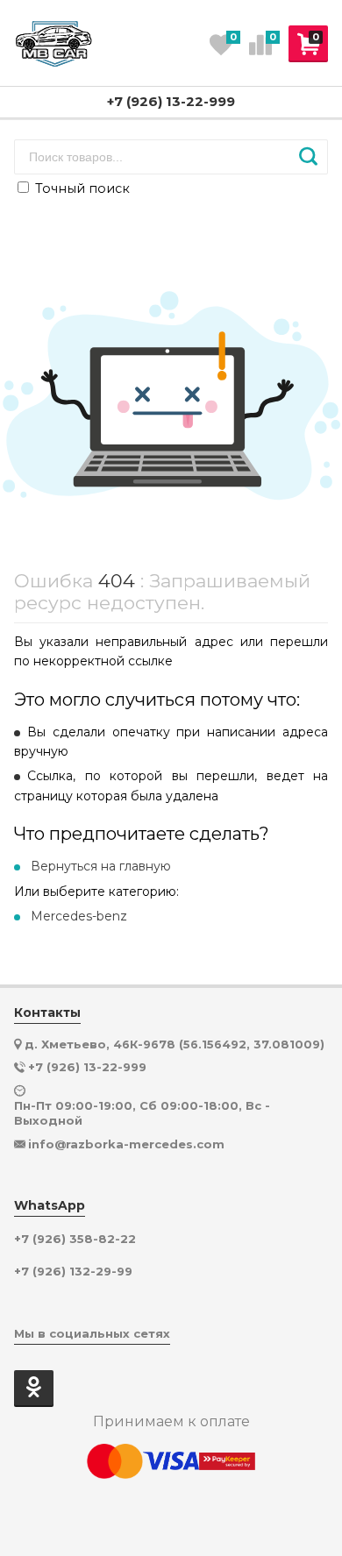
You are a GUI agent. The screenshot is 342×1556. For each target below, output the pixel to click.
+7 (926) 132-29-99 (73, 1271)
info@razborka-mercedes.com (126, 1144)
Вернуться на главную (101, 866)
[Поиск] (308, 156)
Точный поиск (81, 188)
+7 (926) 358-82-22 (75, 1239)
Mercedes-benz (79, 916)
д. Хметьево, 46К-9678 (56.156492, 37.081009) (174, 1044)
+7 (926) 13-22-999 (171, 101)
